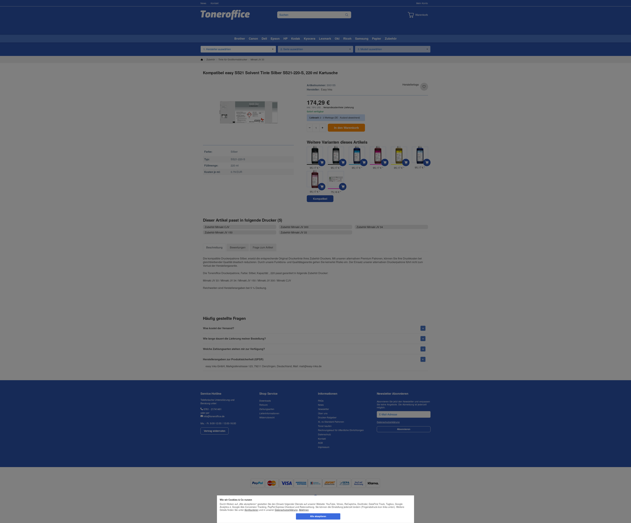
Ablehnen (304, 509)
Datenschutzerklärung (286, 509)
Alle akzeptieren (318, 516)
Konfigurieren (251, 509)
